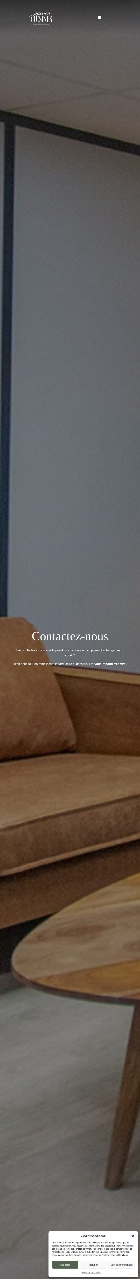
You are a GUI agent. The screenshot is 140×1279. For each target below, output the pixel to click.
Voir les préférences (121, 1264)
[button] (133, 1235)
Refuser (93, 1264)
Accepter (65, 1264)
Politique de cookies (91, 1272)
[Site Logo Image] (40, 18)
